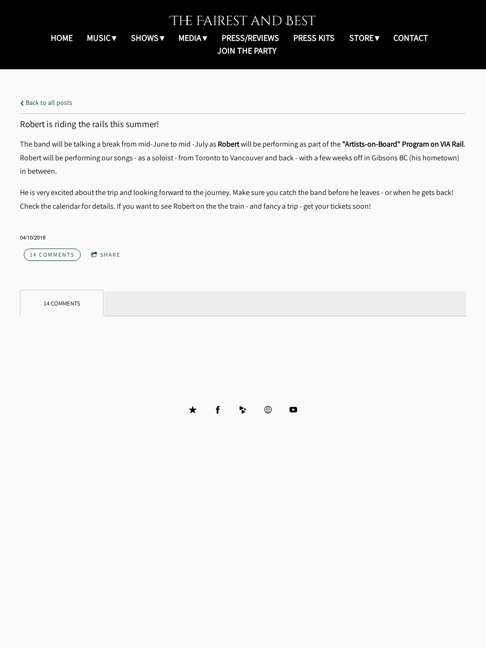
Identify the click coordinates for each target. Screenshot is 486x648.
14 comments (52, 254)
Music (99, 37)
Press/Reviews (250, 37)
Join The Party (246, 50)
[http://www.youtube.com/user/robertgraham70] (293, 410)
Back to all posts (48, 102)
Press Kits (314, 37)
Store (361, 37)
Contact (410, 37)
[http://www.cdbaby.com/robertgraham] (243, 410)
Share (110, 254)
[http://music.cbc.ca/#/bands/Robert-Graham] (268, 410)
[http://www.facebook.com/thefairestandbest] (218, 410)
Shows (145, 37)
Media (189, 37)
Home (62, 37)
